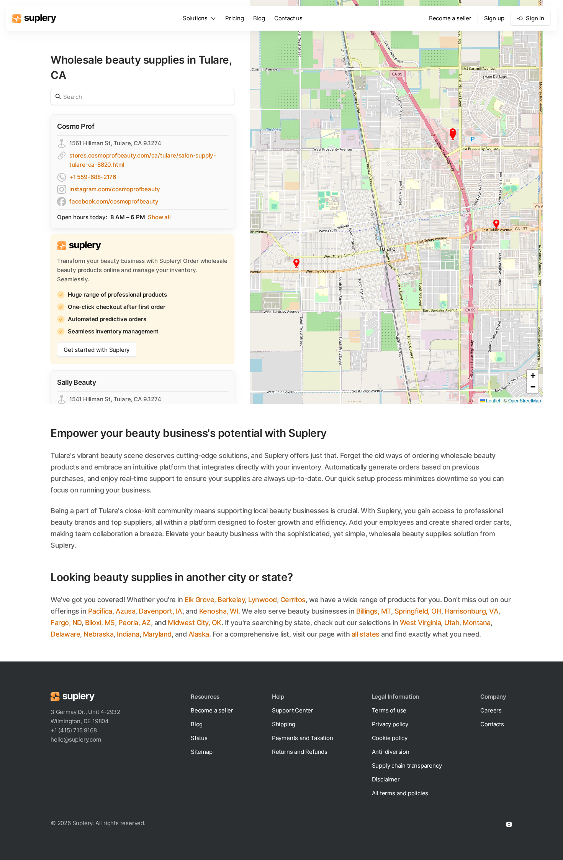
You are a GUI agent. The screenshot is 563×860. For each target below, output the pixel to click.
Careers (491, 710)
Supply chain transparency (407, 765)
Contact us (288, 18)
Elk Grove (199, 600)
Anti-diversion (390, 751)
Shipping (283, 724)
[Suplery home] (34, 18)
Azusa (126, 611)
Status (199, 738)
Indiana (128, 634)
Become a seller (450, 18)
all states (366, 634)
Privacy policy (390, 724)
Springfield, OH (418, 611)
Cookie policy (390, 738)
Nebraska (98, 634)
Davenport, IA (160, 611)
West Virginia (420, 623)
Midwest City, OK (194, 623)
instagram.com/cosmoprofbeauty (114, 189)
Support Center (292, 710)
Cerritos (293, 600)
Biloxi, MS (100, 623)
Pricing (234, 18)
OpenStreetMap (524, 400)
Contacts (492, 724)
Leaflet (492, 400)
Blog (259, 18)
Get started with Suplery (97, 349)
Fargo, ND (66, 623)
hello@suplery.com (76, 739)
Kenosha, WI (219, 611)
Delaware (65, 634)
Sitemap (202, 751)
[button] (453, 135)
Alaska (198, 634)
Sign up (494, 18)
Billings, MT (373, 611)
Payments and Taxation (302, 738)
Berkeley (231, 600)
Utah (451, 623)
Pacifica (100, 611)
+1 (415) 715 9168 (74, 730)
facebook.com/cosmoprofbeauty (113, 201)
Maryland (157, 634)
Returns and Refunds (299, 751)
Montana (477, 623)
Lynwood (262, 600)
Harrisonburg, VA (471, 611)
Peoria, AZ (134, 623)
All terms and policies (400, 793)
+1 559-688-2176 (92, 177)
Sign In (535, 18)
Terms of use (389, 710)
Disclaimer (386, 779)
